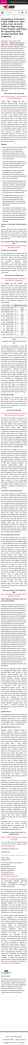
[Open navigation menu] (2, 12)
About (7, 1036)
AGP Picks (3, 2)
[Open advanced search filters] (22, 12)
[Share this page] (26, 12)
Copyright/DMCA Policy (9, 1042)
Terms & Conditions (20, 1039)
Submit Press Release (8, 1039)
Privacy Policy (21, 1042)
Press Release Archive (16, 1036)
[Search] (19, 12)
